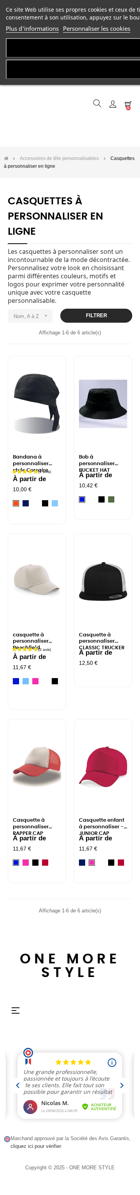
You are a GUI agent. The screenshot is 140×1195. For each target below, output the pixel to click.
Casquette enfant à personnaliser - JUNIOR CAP (101, 824)
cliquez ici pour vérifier (35, 1146)
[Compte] (113, 103)
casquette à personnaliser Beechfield (31, 639)
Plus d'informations (32, 28)
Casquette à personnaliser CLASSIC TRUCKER (101, 639)
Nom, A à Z (31, 316)
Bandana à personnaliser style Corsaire (31, 461)
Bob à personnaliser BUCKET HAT (97, 461)
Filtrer (96, 315)
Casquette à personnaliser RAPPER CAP (31, 824)
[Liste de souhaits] (50, 372)
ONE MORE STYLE (70, 966)
